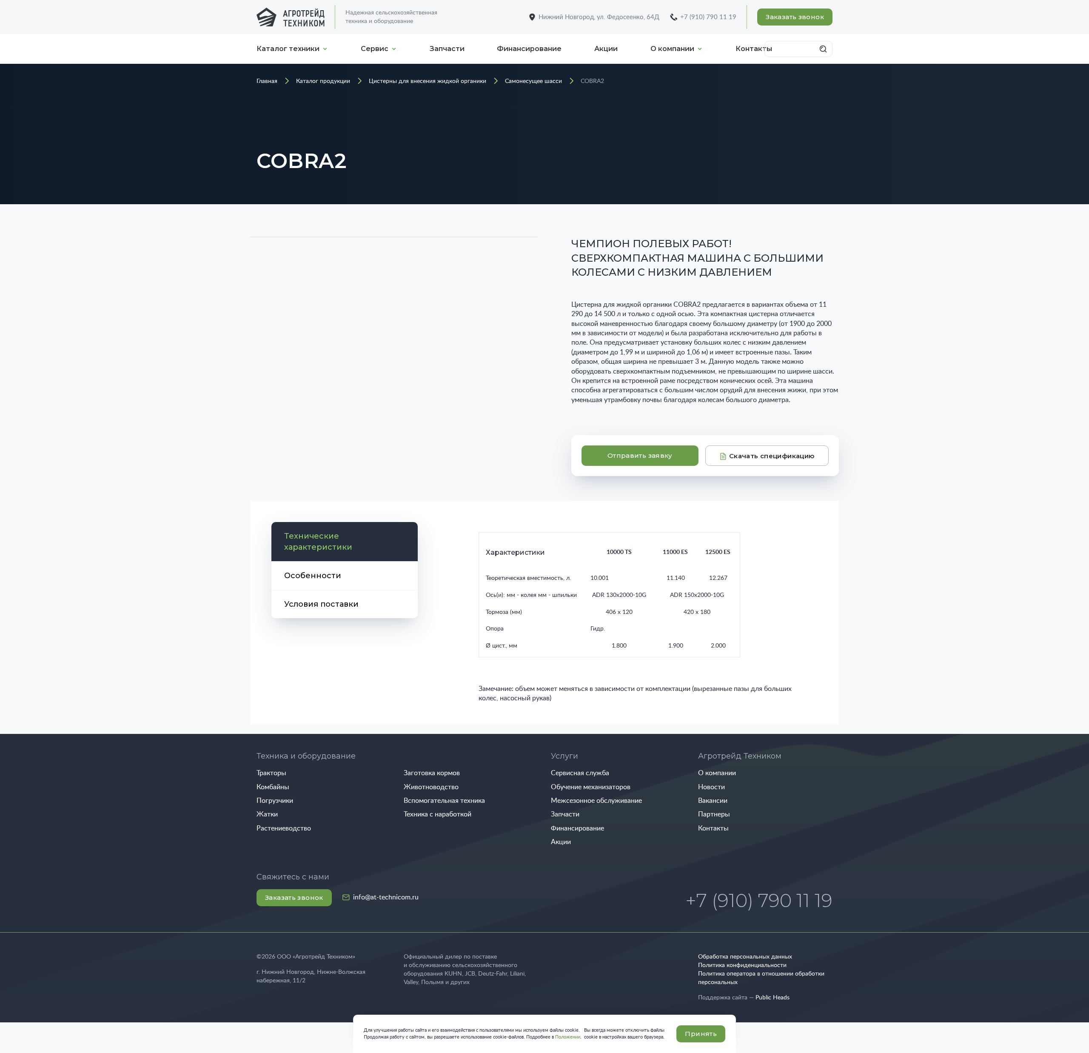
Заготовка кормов (432, 773)
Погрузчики (275, 800)
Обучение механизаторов (590, 787)
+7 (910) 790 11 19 (708, 17)
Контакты (713, 828)
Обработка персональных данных (745, 957)
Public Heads (772, 998)
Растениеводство (284, 828)
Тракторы (271, 773)
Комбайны (273, 787)
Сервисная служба (580, 773)
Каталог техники (288, 49)
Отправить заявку (640, 455)
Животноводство (431, 787)
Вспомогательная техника (444, 800)
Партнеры (714, 814)
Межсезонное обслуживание (596, 800)
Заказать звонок (795, 17)
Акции (606, 49)
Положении (567, 1037)
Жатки (267, 814)
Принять (701, 1034)
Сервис (374, 49)
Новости (711, 787)
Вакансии (712, 800)
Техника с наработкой (437, 814)
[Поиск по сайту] (824, 49)
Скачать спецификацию (771, 456)
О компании (672, 49)
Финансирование (529, 49)
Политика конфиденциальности (742, 965)
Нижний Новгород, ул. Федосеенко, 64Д (599, 17)
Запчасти (447, 49)
